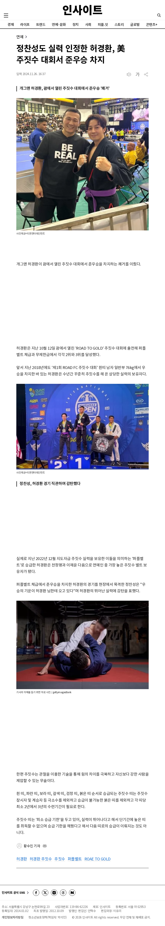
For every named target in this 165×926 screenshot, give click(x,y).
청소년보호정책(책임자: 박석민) (47, 917)
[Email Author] (45, 846)
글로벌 (135, 24)
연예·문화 (59, 24)
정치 (75, 24)
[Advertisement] (82, 306)
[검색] (159, 15)
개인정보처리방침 (12, 917)
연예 (19, 36)
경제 (11, 24)
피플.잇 (103, 24)
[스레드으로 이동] (63, 892)
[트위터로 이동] (45, 892)
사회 (88, 24)
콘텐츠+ (151, 24)
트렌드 (41, 24)
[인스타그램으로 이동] (54, 892)
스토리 (119, 24)
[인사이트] (82, 10)
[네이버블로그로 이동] (72, 892)
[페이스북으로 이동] (36, 892)
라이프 (25, 24)
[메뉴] (6, 15)
